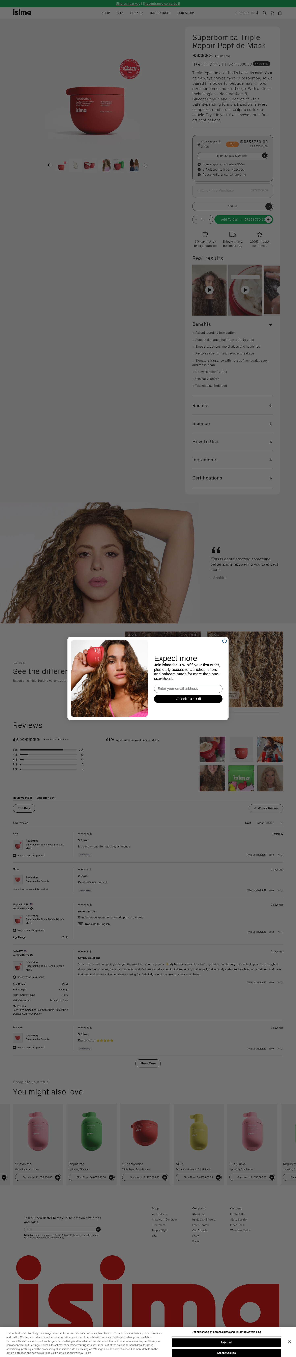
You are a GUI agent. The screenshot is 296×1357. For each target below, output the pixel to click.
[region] (148, 1342)
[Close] (289, 1341)
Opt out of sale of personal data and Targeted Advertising (226, 1332)
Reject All (226, 1342)
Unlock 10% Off (188, 699)
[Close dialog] (225, 641)
